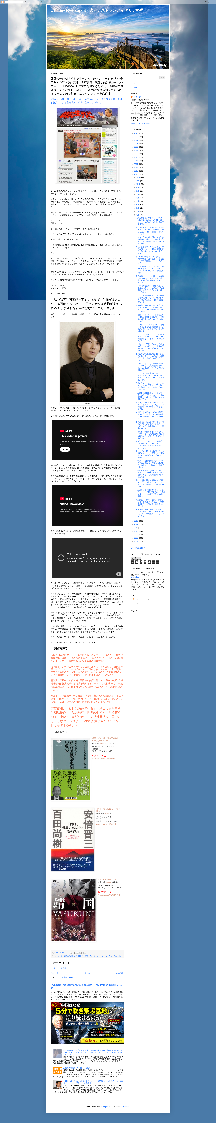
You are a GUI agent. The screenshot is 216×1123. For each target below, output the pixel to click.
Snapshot (135, 577)
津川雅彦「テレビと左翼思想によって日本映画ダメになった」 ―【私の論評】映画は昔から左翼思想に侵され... (150, 406)
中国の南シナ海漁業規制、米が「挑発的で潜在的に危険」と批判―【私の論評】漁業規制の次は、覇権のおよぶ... (150, 425)
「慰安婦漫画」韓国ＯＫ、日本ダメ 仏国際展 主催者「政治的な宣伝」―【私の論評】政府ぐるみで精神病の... (151, 221)
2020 (136, 154)
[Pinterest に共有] (85, 953)
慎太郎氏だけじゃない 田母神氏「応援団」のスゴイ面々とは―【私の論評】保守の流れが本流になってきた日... (150, 444)
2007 (136, 541)
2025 (136, 137)
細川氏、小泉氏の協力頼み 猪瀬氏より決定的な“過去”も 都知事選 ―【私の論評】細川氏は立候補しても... (150, 415)
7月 (138, 194)
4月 (138, 205)
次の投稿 (55, 973)
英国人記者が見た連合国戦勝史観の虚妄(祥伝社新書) (106, 739)
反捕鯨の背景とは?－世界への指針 (77, 1068)
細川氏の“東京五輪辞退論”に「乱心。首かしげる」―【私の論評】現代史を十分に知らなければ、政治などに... (150, 357)
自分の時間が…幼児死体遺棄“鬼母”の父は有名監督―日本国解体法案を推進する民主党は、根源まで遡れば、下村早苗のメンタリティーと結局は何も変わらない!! (93, 1052)
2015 (136, 171)
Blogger (126, 1107)
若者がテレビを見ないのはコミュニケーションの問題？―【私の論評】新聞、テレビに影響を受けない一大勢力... (150, 386)
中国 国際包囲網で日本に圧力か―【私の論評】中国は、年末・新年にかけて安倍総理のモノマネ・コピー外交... (150, 512)
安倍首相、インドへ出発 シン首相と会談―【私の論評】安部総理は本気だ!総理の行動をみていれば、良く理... (150, 279)
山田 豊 (137, 97)
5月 (138, 201)
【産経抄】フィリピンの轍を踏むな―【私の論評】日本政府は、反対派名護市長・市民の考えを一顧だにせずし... (150, 318)
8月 (138, 191)
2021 (136, 150)
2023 (136, 144)
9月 (138, 187)
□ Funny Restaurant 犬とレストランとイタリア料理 (97, 10)
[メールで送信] (75, 953)
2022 (136, 147)
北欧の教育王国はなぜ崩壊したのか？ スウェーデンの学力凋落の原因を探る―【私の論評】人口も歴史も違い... (150, 474)
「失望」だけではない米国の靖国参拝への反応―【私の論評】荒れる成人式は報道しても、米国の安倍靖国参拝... (150, 367)
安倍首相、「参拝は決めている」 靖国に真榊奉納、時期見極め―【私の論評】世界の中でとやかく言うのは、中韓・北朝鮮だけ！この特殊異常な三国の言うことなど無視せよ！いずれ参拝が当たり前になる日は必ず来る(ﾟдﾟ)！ (87, 717)
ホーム (87, 973)
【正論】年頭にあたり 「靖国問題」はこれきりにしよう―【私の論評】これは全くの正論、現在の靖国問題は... (150, 396)
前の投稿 (119, 973)
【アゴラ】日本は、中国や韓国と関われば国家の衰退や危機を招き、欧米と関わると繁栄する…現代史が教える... (150, 328)
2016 (136, 167)
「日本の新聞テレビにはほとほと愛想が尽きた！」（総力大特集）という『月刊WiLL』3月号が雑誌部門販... (150, 269)
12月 (138, 177)
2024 (136, 140)
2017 (136, 164)
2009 (136, 535)
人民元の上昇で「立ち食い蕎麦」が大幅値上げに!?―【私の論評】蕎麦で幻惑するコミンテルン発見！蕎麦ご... (150, 250)
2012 (136, 524)
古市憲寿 (85, 956)
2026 (136, 133)
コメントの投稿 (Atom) (64, 977)
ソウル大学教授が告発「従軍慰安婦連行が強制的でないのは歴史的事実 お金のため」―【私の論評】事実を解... (150, 299)
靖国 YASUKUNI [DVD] (107, 879)
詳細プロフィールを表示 (141, 123)
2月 (138, 211)
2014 (136, 174)
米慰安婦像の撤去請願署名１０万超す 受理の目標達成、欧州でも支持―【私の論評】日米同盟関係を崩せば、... (150, 483)
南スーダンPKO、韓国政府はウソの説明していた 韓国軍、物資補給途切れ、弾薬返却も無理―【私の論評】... (150, 454)
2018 (136, 161)
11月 (138, 181)
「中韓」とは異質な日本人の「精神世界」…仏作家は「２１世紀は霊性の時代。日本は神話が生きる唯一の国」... (150, 347)
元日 (79, 956)
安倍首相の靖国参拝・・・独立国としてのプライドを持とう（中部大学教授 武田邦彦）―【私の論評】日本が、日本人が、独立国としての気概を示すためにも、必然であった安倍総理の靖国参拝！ (87, 658)
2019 (136, 157)
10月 (138, 184)
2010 (136, 531)
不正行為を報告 (138, 548)
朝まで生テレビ (99, 956)
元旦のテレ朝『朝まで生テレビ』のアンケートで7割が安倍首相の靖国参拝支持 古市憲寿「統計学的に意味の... (150, 493)
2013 (136, 521)
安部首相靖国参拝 (70, 956)
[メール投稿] (70, 953)
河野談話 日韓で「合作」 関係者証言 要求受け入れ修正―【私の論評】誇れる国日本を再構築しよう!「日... (150, 503)
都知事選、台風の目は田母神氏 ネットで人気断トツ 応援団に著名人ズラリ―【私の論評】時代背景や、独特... (150, 308)
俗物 (91, 956)
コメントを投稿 (60, 968)
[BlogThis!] (77, 953)
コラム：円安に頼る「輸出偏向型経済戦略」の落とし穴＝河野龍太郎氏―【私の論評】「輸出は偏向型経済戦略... (150, 240)
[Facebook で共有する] (82, 953)
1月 (138, 215)
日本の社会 (118, 956)
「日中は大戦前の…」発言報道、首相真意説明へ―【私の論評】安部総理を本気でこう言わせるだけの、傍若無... (150, 289)
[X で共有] (80, 953)
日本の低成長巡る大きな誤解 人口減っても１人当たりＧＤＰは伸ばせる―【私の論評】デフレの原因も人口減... (150, 376)
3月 (138, 208)
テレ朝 (60, 956)
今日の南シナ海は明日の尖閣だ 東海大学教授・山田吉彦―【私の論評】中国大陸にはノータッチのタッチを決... (150, 260)
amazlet (103, 743)
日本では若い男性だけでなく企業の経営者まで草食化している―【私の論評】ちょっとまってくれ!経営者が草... (150, 337)
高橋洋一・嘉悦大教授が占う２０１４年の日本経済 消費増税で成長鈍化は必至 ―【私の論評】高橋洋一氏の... (150, 464)
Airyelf (105, 1107)
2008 (136, 538)
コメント (138, 604)
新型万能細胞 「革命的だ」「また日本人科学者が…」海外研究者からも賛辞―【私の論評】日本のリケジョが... (150, 230)
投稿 (136, 599)
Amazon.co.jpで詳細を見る (103, 758)
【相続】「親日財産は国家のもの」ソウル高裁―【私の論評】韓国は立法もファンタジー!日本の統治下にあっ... (150, 435)
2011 (136, 528)
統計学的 (109, 956)
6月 (138, 198)
